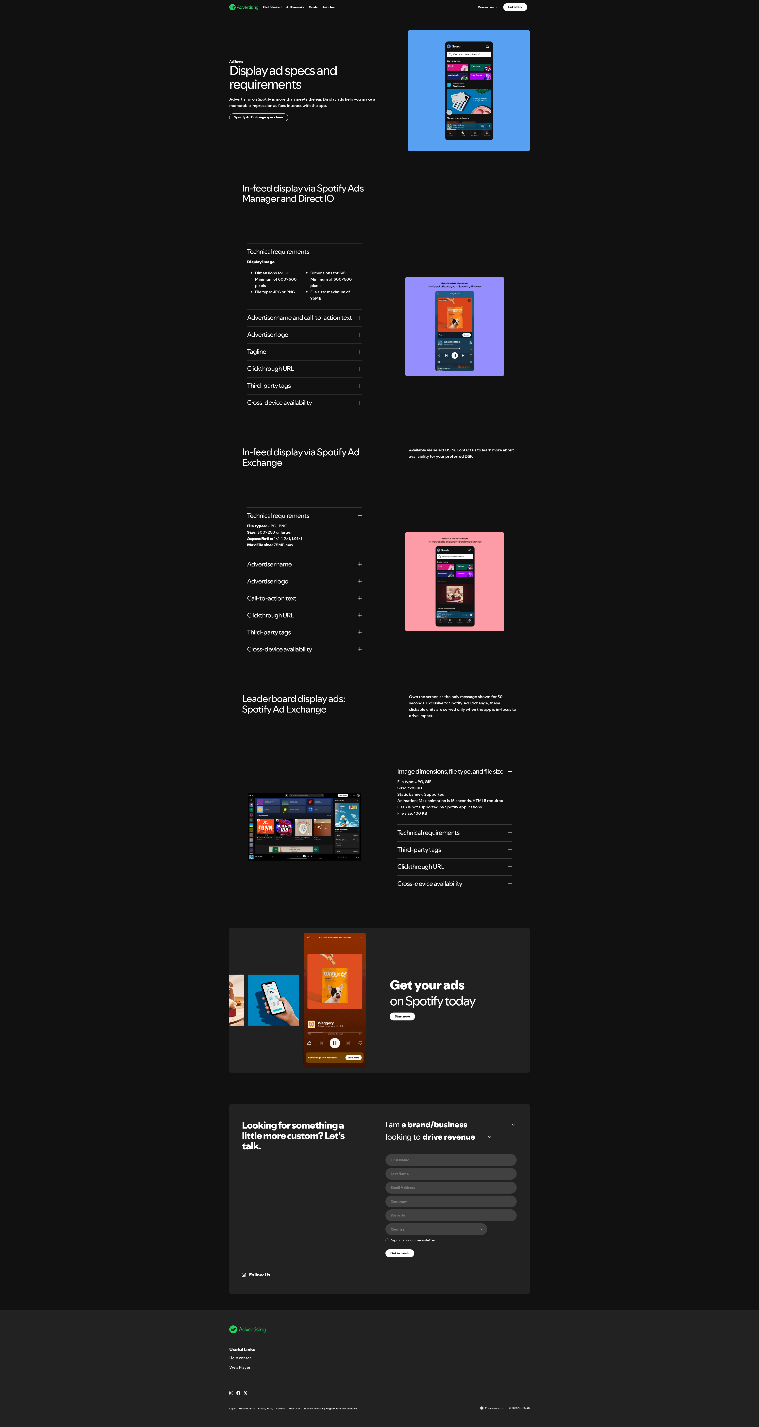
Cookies (280, 1408)
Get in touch (399, 1253)
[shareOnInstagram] (244, 1275)
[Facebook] (238, 1393)
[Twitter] (245, 1393)
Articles (328, 7)
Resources (486, 7)
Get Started (272, 7)
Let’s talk (515, 7)
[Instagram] (231, 1393)
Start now (402, 1016)
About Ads (294, 1408)
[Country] (436, 1229)
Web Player (240, 1367)
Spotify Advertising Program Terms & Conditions (330, 1408)
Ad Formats (295, 7)
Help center (240, 1358)
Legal (232, 1408)
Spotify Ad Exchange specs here (258, 117)
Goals (313, 7)
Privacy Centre (247, 1408)
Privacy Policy (265, 1408)
